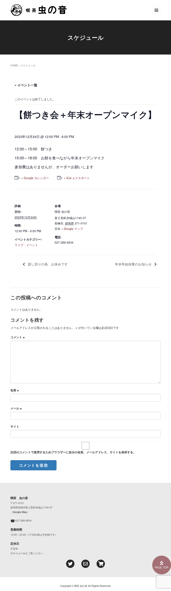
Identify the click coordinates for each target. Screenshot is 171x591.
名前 (14, 390)
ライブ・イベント (26, 245)
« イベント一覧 (26, 85)
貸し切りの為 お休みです (47, 264)
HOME (14, 65)
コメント (17, 337)
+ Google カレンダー (35, 178)
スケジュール (17, 553)
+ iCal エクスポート (77, 178)
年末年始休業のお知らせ (133, 264)
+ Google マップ (72, 229)
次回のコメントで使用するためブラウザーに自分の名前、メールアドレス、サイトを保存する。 (73, 452)
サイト (14, 426)
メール (16, 408)
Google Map (20, 512)
